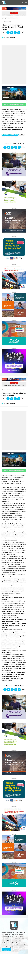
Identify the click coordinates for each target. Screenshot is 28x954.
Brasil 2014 (22, 134)
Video (16, 137)
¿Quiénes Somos (14, 947)
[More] (22, 32)
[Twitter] (11, 32)
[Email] (19, 147)
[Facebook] (8, 32)
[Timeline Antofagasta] (3, 37)
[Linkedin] (18, 32)
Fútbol (3, 137)
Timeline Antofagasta (10, 37)
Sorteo (12, 137)
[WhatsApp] (15, 32)
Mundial (8, 137)
